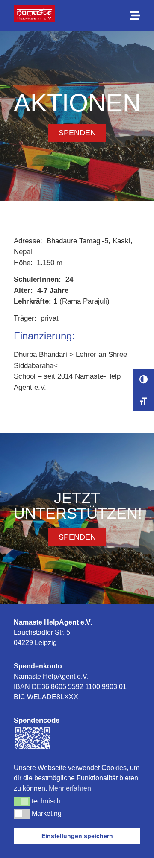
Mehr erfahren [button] (70, 788)
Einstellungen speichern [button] (77, 835)
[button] (22, 801)
